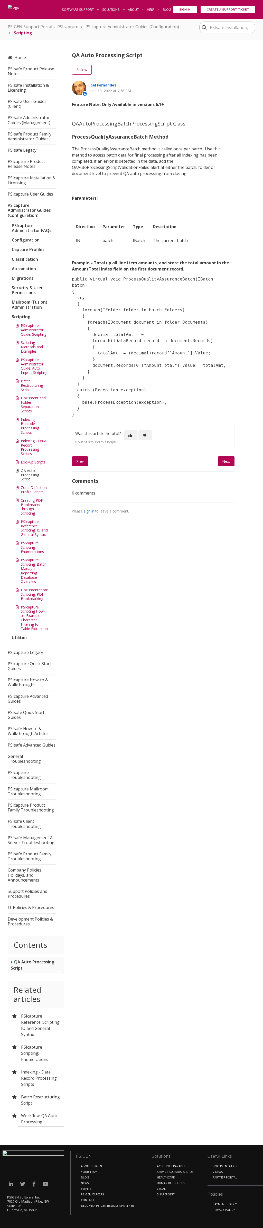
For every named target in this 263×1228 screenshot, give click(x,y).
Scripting (23, 33)
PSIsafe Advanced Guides (31, 745)
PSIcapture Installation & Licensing (31, 180)
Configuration (26, 240)
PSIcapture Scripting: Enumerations (32, 547)
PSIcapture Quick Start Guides (29, 666)
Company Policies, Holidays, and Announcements (25, 875)
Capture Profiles (28, 249)
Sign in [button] (185, 9)
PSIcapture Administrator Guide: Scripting (33, 330)
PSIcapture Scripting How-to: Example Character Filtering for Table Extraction (34, 618)
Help (151, 9)
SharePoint (166, 1194)
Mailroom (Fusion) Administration (29, 304)
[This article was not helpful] (145, 435)
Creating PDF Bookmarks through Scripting (32, 507)
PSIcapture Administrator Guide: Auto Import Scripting (34, 366)
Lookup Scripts (33, 462)
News (85, 1183)
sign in (89, 511)
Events (86, 1189)
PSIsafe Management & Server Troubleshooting (31, 840)
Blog (167, 9)
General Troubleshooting (24, 758)
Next (226, 461)
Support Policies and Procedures (27, 893)
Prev (80, 461)
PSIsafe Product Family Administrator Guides (29, 136)
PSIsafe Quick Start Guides (26, 715)
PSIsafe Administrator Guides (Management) (29, 120)
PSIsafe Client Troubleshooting (24, 823)
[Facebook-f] (34, 1184)
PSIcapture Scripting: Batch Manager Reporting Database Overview (33, 570)
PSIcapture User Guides (30, 194)
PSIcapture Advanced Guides (28, 698)
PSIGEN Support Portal (30, 27)
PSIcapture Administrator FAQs (31, 228)
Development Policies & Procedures (30, 921)
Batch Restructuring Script (32, 385)
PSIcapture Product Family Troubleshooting (31, 807)
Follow (81, 69)
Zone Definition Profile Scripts (34, 489)
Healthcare (166, 1177)
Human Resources (171, 1183)
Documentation (225, 1166)
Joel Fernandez (102, 85)
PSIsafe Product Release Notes (31, 71)
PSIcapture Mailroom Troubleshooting (28, 791)
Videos (218, 1172)
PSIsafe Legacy (22, 150)
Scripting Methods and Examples (32, 347)
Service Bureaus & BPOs (175, 1172)
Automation (24, 269)
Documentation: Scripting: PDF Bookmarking (34, 594)
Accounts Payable (171, 1166)
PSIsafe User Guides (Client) (27, 104)
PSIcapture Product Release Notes (26, 164)
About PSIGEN (91, 1166)
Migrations (22, 278)
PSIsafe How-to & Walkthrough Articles (28, 731)
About (133, 9)
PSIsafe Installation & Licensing (28, 87)
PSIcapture (67, 27)
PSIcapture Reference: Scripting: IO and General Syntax (34, 528)
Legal (161, 1189)
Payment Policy (225, 1204)
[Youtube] (45, 1184)
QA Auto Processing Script (30, 475)
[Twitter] (22, 1184)
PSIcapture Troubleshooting (24, 775)
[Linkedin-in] (11, 1184)
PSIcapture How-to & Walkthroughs (28, 682)
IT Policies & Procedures (31, 907)
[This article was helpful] (130, 435)
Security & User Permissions (27, 290)
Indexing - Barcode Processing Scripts (30, 426)
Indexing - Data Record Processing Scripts (33, 447)
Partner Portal (225, 1177)
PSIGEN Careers (92, 1194)
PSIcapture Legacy (25, 652)
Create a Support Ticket (228, 9)
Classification (25, 259)
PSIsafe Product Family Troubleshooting (29, 856)
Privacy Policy (224, 1210)
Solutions (111, 9)
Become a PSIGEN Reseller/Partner (107, 1205)
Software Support (78, 9)
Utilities (19, 637)
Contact (87, 1200)
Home (20, 57)
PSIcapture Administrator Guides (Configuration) (132, 27)
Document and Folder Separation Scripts (33, 404)
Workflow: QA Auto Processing (39, 1119)
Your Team (89, 1172)
